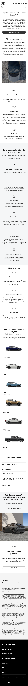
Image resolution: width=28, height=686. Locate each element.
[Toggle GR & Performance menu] (23, 658)
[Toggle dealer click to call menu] (2, 7)
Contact (5, 672)
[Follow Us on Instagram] (9, 682)
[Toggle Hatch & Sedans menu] (23, 644)
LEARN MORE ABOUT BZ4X (14, 508)
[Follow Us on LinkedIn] (12, 682)
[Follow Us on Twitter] (6, 682)
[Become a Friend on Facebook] (3, 682)
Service (5, 667)
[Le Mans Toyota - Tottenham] (3, 3)
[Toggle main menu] (25, 7)
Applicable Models (14, 32)
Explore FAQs (14, 324)
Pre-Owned (7, 663)
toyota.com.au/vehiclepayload (17, 607)
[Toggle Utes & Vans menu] (23, 653)
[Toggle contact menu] (23, 663)
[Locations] (6, 7)
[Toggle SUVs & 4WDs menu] (23, 649)
